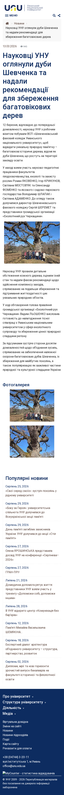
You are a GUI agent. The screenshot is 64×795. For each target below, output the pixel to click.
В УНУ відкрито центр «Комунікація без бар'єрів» (32, 613)
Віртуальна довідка (15, 721)
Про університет (16, 696)
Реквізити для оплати (17, 748)
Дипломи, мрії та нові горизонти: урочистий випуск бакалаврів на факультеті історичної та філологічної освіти (30, 672)
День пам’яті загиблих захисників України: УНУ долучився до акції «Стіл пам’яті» (31, 534)
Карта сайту (11, 744)
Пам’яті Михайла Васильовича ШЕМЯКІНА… (25, 630)
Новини (8, 730)
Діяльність (12, 708)
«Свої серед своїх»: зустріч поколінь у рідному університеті (31, 493)
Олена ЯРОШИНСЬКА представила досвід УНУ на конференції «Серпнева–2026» (32, 555)
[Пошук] (54, 15)
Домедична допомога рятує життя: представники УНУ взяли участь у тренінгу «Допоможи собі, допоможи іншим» (30, 591)
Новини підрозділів (15, 735)
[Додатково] (59, 15)
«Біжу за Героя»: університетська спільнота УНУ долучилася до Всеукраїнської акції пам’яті (28, 512)
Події (6, 739)
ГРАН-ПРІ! (13, 572)
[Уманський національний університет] (7, 23)
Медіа (8, 713)
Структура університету (23, 702)
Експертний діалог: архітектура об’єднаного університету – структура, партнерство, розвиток (32, 649)
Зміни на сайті (12, 726)
